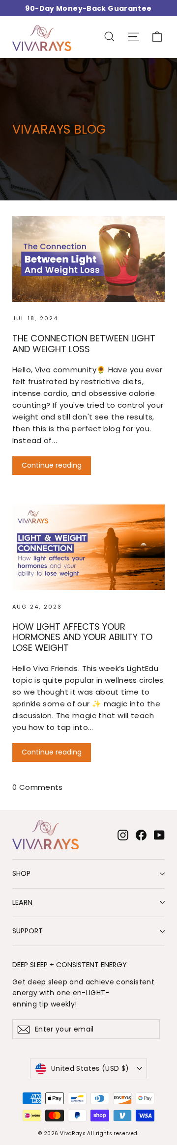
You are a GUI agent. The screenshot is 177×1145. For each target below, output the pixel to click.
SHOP (21, 873)
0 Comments (37, 787)
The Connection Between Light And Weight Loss (83, 343)
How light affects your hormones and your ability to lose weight (82, 637)
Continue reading (52, 465)
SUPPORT (27, 931)
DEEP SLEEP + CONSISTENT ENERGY (69, 964)
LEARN (22, 902)
